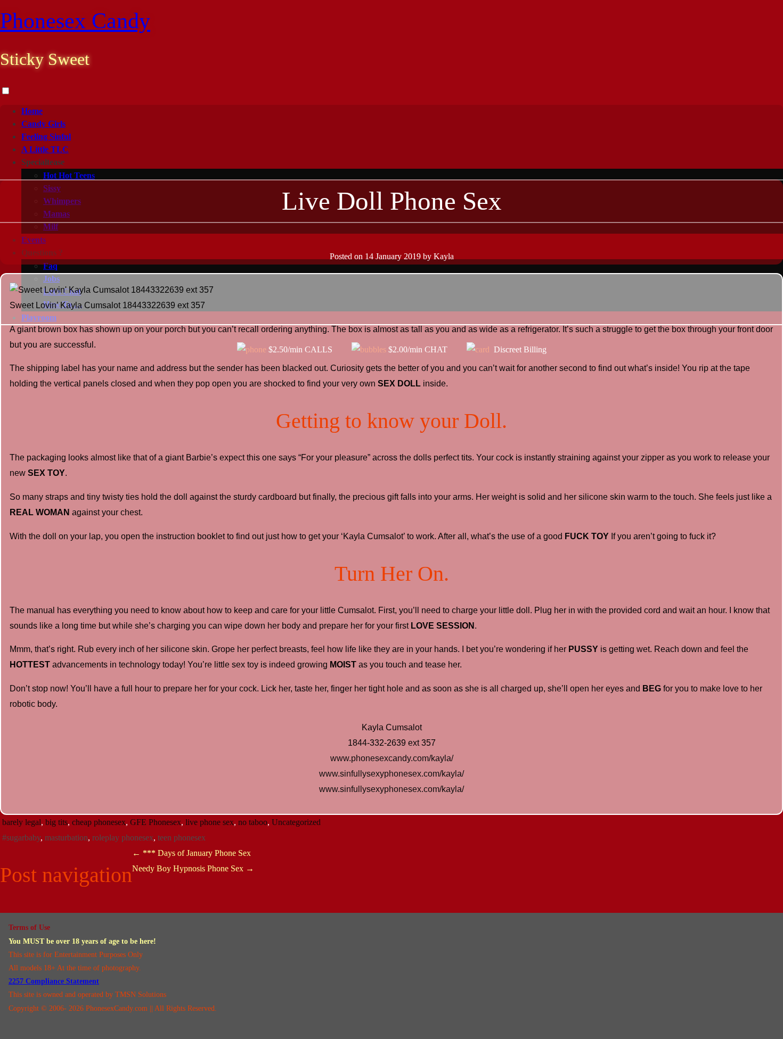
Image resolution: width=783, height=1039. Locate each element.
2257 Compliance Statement (54, 981)
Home (32, 111)
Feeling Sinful (46, 136)
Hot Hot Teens (69, 175)
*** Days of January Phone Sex (191, 852)
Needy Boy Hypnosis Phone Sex (193, 868)
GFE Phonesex (155, 822)
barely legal (21, 822)
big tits (56, 822)
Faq (50, 265)
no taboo (252, 822)
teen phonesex (182, 837)
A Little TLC (45, 149)
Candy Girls (43, 123)
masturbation (66, 837)
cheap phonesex (99, 822)
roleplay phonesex (122, 837)
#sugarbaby (21, 837)
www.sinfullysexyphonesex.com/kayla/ (391, 773)
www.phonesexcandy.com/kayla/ (391, 758)
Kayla (444, 256)
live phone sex (209, 822)
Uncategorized (296, 822)
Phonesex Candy (75, 21)
